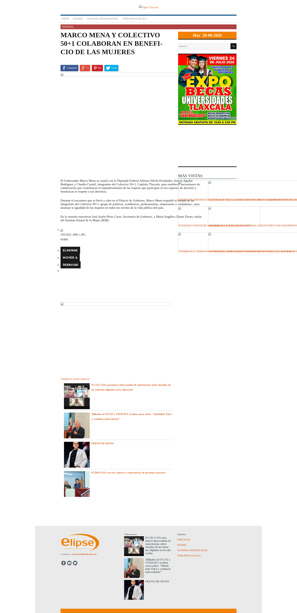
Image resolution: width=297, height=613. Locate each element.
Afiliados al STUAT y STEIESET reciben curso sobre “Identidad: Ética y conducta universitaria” (158, 565)
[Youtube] (70, 563)
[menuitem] (70, 250)
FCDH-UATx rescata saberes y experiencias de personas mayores (128, 472)
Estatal (78, 18)
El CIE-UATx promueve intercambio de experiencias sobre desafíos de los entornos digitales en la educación (158, 545)
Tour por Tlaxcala (134, 18)
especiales (183, 540)
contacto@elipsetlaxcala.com (84, 554)
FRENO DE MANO (103, 443)
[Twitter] (76, 563)
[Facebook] (63, 563)
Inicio (65, 18)
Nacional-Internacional (102, 18)
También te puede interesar (75, 378)
